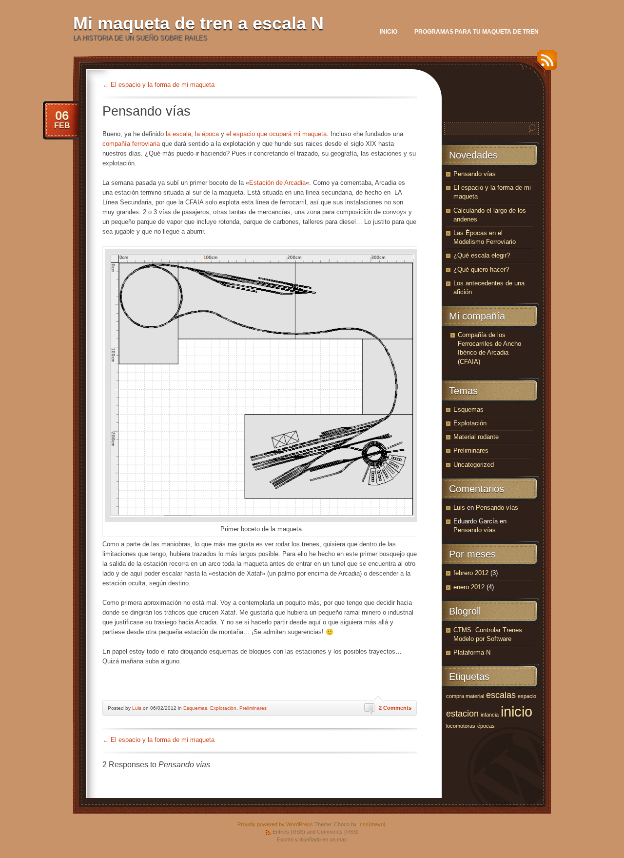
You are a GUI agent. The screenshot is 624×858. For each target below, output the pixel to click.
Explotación (223, 708)
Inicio (388, 31)
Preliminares (253, 708)
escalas (501, 695)
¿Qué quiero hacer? (481, 269)
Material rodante (476, 436)
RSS (544, 63)
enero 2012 (469, 587)
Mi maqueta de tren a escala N (198, 23)
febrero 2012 (470, 573)
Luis (136, 708)
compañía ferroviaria (131, 143)
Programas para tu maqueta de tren (476, 31)
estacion (462, 713)
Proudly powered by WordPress (275, 824)
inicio (516, 711)
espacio (527, 696)
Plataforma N (471, 652)
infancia (490, 715)
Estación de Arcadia (277, 182)
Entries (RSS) (289, 832)
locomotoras (460, 726)
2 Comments (395, 708)
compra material (465, 696)
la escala (178, 134)
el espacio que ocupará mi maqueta (276, 134)
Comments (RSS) (338, 832)
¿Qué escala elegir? (481, 255)
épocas (486, 726)
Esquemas (195, 708)
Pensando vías (474, 174)
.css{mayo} (372, 824)
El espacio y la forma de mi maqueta (158, 84)
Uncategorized (473, 464)
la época (207, 134)
